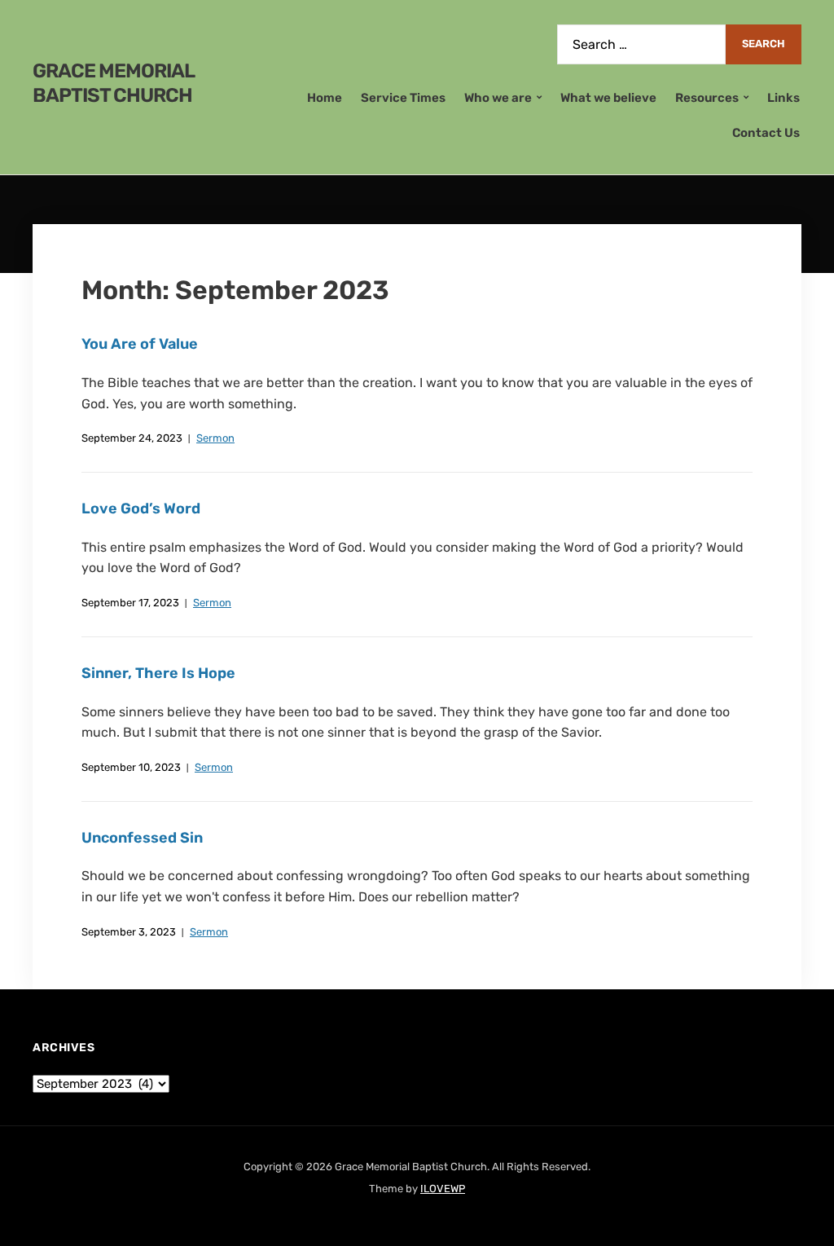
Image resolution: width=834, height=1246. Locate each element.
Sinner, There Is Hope (158, 673)
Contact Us (766, 132)
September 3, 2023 (128, 932)
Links (783, 97)
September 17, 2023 (130, 603)
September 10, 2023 (131, 767)
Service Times (403, 97)
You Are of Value (139, 344)
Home (324, 97)
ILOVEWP (442, 1188)
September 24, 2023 (131, 438)
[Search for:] (641, 44)
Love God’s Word (140, 508)
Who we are (498, 97)
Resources (707, 97)
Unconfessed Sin (142, 838)
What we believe (608, 97)
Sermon (215, 438)
